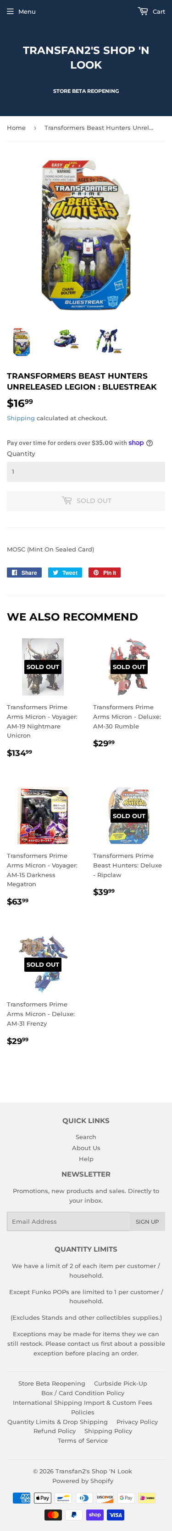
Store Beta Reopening (51, 1383)
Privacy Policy (137, 1421)
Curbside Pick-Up (120, 1383)
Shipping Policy (108, 1431)
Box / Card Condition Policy (82, 1393)
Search (86, 1136)
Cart (158, 11)
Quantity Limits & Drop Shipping (57, 1421)
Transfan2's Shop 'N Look (86, 57)
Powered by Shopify (82, 1480)
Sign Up (147, 1221)
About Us (86, 1147)
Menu (27, 11)
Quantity (21, 454)
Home (16, 127)
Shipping (21, 418)
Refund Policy (54, 1431)
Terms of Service (83, 1440)
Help (86, 1158)
